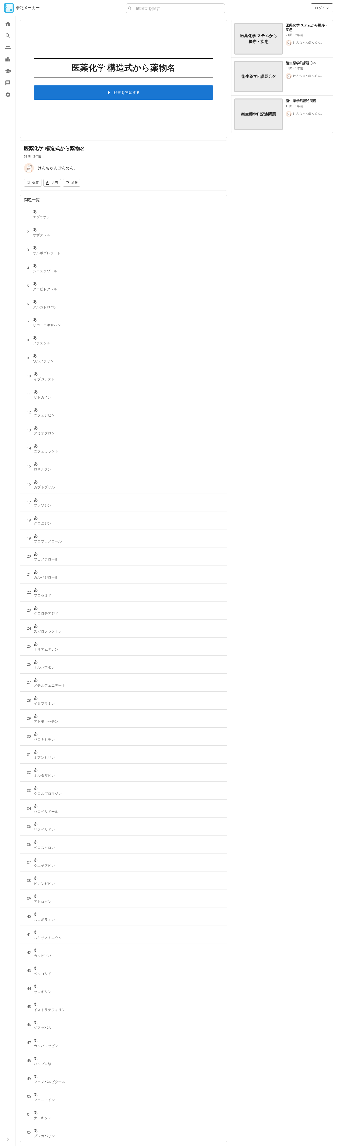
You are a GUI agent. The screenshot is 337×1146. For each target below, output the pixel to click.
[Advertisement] (282, 171)
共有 (55, 182)
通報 (74, 182)
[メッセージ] (8, 83)
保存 (35, 182)
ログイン (322, 8)
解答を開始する (126, 92)
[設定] (8, 95)
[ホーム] (8, 24)
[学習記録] (8, 59)
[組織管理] (8, 71)
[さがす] (8, 35)
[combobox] (178, 8)
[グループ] (8, 47)
